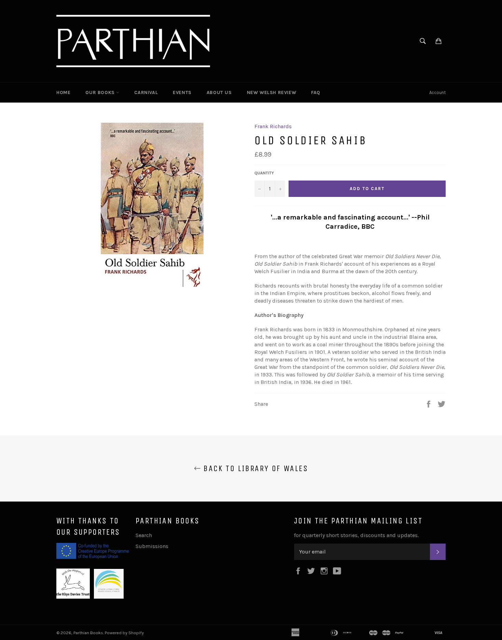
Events (182, 92)
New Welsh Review (271, 92)
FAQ (315, 92)
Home (63, 92)
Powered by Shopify (124, 632)
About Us (219, 92)
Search (144, 535)
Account (437, 92)
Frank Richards (273, 126)
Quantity (264, 173)
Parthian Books (88, 632)
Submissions (152, 546)
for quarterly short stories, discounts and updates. (356, 535)
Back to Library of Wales (254, 468)
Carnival (146, 92)
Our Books (100, 92)
